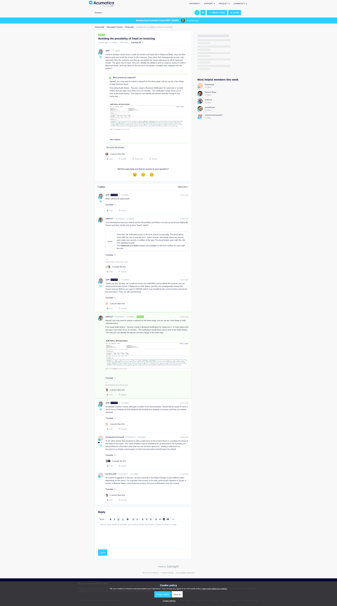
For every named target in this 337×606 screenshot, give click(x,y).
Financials (129, 27)
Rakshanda (209, 84)
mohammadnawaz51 (213, 115)
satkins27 (109, 219)
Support (208, 4)
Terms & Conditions (151, 573)
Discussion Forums (115, 27)
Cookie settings (167, 573)
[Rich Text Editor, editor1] (143, 535)
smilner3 (208, 100)
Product (223, 4)
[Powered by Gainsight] (168, 567)
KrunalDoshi (210, 107)
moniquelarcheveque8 (114, 437)
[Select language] (203, 12)
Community (239, 4)
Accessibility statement (185, 573)
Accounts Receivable (115, 147)
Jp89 (107, 51)
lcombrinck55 (111, 474)
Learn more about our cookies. (214, 589)
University (194, 4)
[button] (217, 12)
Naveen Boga (210, 92)
